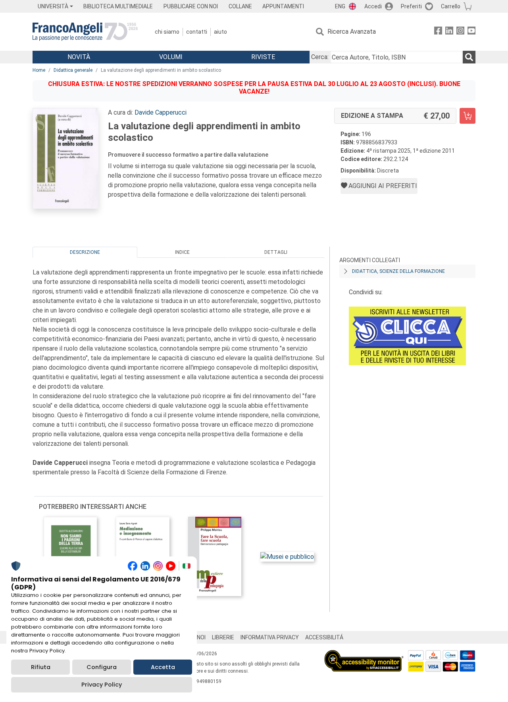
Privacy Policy (101, 685)
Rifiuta (40, 667)
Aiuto (220, 32)
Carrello (450, 6)
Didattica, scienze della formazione (398, 271)
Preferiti (411, 6)
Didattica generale (73, 70)
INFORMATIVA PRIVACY (270, 637)
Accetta (163, 667)
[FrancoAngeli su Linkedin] (449, 32)
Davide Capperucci (161, 112)
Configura (102, 667)
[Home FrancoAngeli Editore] (85, 32)
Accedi (373, 6)
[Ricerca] (469, 57)
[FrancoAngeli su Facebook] (438, 32)
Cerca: (320, 57)
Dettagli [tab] (275, 252)
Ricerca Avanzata (351, 31)
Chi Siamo (167, 32)
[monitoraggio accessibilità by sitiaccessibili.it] (364, 654)
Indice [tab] (182, 252)
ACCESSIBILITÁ (324, 637)
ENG (340, 6)
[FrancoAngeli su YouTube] (471, 32)
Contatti (196, 32)
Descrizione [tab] (85, 252)
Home (39, 70)
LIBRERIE (223, 637)
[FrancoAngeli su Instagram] (460, 32)
